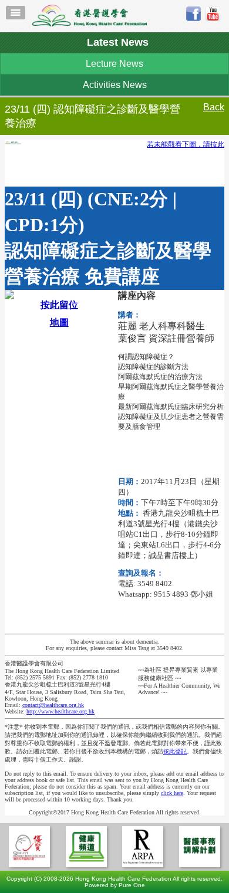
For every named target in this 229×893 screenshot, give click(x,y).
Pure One (132, 885)
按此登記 (175, 751)
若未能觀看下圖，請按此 (185, 144)
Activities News (115, 85)
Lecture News (114, 64)
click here (172, 793)
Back (213, 107)
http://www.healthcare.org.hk (60, 711)
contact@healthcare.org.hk (53, 705)
